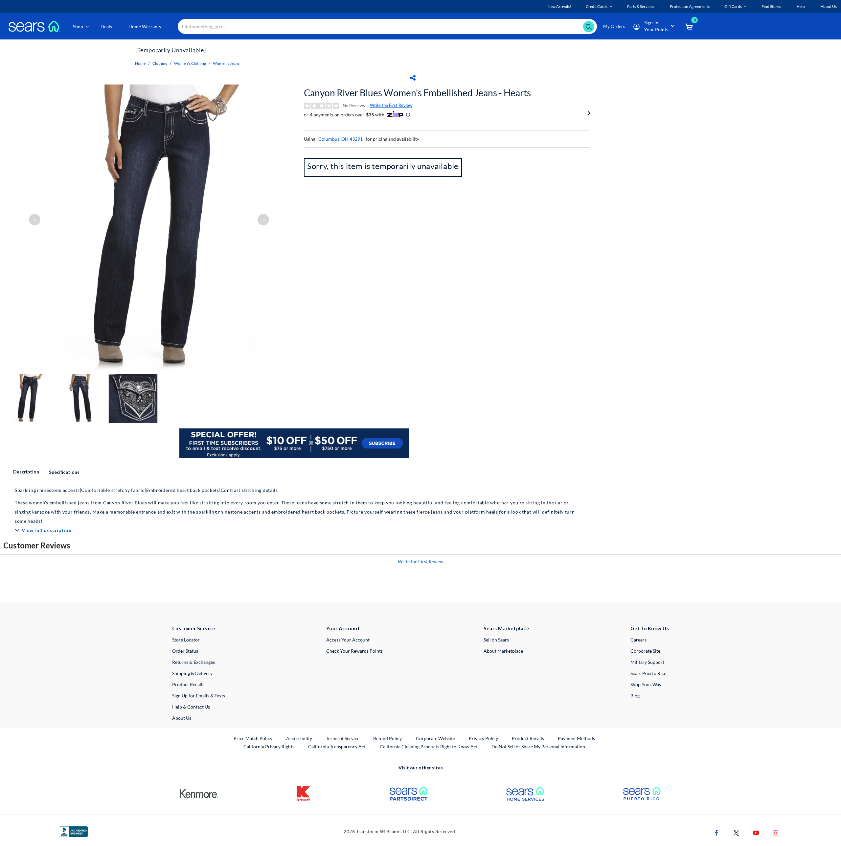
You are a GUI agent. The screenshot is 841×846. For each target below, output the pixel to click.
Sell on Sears (496, 639)
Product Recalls (188, 684)
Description (26, 471)
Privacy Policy (483, 738)
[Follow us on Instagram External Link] (775, 832)
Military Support (647, 662)
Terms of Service (342, 738)
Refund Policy (387, 738)
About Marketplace (503, 651)
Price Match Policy (253, 738)
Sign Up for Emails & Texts (198, 695)
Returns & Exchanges (193, 662)
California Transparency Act (337, 746)
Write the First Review (391, 105)
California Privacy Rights (268, 746)
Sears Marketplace (506, 628)
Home (140, 63)
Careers (638, 639)
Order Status (185, 651)
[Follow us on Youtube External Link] (755, 832)
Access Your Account (348, 639)
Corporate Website (436, 738)
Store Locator (186, 639)
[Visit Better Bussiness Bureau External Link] (73, 831)
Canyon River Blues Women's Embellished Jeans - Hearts (417, 92)
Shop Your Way (645, 684)
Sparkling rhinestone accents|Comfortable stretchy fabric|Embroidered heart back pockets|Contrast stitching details (146, 490)
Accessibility (299, 738)
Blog (635, 695)
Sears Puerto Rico (648, 673)
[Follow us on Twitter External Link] (736, 832)
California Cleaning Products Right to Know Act (429, 746)
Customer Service (193, 628)
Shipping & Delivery (192, 673)
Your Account (343, 628)
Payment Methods (576, 738)
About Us (181, 718)
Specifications (64, 472)
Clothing (159, 63)
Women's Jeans (226, 63)
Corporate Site (645, 651)
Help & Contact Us (191, 707)
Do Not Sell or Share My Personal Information (538, 746)
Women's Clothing (190, 63)
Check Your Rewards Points (354, 651)
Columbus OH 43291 (340, 139)
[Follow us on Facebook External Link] (716, 832)
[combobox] (387, 26)
